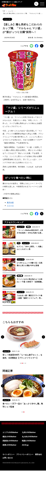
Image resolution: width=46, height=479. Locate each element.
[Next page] (43, 337)
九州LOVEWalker (29, 432)
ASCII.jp (25, 445)
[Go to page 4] (25, 363)
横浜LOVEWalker (9, 436)
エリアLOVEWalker (10, 432)
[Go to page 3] (23, 363)
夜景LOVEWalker (9, 445)
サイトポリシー (9, 454)
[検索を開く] (36, 4)
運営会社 (38, 454)
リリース (10, 205)
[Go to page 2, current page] (22, 363)
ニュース (10, 11)
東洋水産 (10, 202)
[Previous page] (2, 337)
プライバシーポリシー (24, 454)
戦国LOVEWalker (29, 441)
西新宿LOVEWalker (10, 441)
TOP (4, 11)
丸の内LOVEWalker (29, 436)
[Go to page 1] (20, 363)
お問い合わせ (8, 458)
